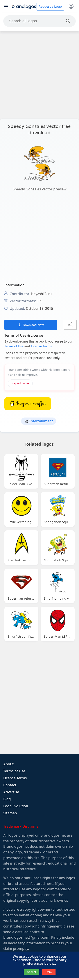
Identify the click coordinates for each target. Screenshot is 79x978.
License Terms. (42, 346)
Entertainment (40, 421)
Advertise (11, 792)
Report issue (20, 383)
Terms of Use (13, 346)
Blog (7, 799)
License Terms (15, 778)
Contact (9, 785)
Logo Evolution (15, 806)
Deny (49, 972)
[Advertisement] (39, 75)
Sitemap (10, 813)
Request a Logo (50, 7)
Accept (31, 972)
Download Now (33, 325)
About (8, 764)
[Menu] (6, 6)
